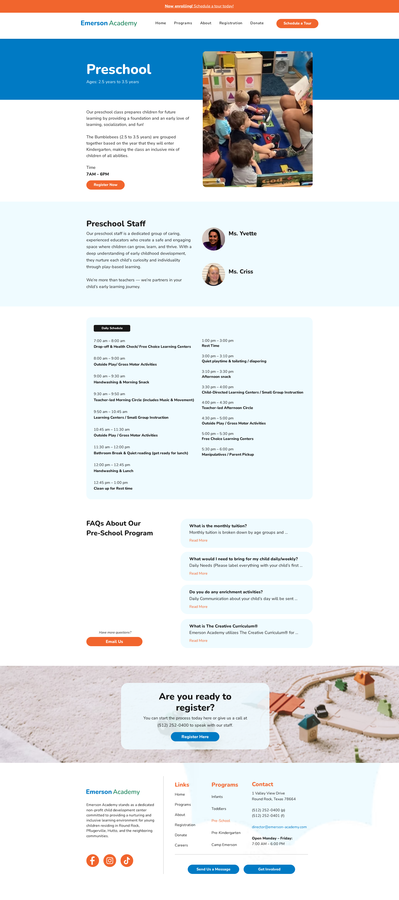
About (180, 814)
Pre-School (221, 820)
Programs (183, 804)
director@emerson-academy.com (279, 827)
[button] (112, 328)
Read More (198, 540)
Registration (185, 824)
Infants (217, 796)
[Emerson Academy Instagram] (109, 860)
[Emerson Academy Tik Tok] (127, 860)
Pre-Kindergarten (226, 832)
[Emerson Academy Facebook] (92, 860)
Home (180, 794)
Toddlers (219, 808)
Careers (181, 845)
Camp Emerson (224, 844)
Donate (181, 835)
